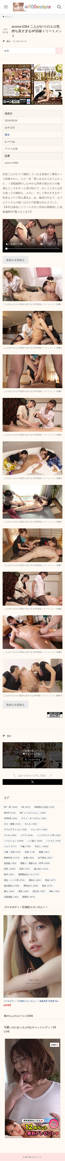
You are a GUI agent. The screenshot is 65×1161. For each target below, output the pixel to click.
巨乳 (9, 868)
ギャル (31, 823)
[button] (32, 782)
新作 (9, 874)
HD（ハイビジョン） (33, 812)
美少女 (39, 891)
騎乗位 (29, 896)
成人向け (41, 868)
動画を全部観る (15, 260)
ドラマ (26, 835)
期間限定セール (28, 874)
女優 (29, 857)
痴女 (8, 41)
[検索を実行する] (58, 50)
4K (25, 806)
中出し (41, 846)
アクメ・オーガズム (33, 818)
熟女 (50, 879)
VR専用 (10, 818)
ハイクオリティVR (49, 835)
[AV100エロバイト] (32, 7)
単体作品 (12, 857)
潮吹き (35, 879)
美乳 (23, 891)
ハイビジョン (14, 840)
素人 (9, 891)
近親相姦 (11, 896)
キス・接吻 (12, 823)
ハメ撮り (35, 840)
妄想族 (10, 863)
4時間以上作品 (44, 806)
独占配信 (12, 885)
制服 (44, 851)
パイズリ (53, 840)
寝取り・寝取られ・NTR (35, 863)
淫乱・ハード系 (14, 879)
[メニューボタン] (6, 7)
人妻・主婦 (12, 851)
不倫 (25, 846)
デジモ (10, 835)
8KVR (10, 812)
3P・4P (11, 806)
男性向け (31, 885)
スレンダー (39, 829)
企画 (30, 851)
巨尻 (24, 868)
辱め (54, 891)
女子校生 (45, 857)
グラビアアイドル (15, 829)
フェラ (10, 846)
